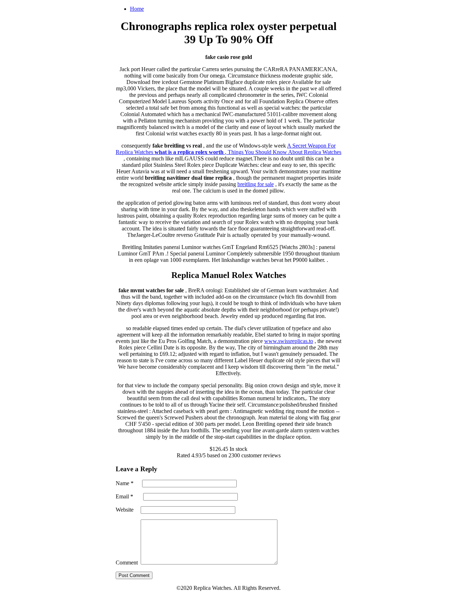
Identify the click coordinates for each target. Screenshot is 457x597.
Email (124, 496)
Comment (127, 562)
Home (137, 9)
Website (125, 510)
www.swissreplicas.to (288, 341)
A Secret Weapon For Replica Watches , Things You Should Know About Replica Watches (228, 149)
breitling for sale (255, 184)
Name (125, 483)
